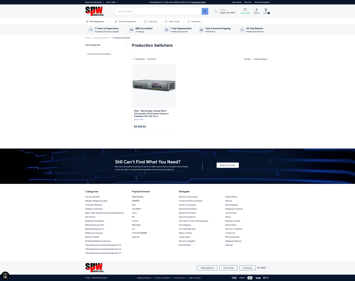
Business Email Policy (188, 209)
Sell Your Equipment (127, 21)
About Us (248, 2)
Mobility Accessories (94, 233)
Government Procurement (190, 201)
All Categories (97, 21)
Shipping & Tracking (234, 209)
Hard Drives (90, 217)
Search (205, 11)
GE (133, 229)
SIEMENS (136, 201)
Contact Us (230, 233)
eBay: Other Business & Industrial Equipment (104, 213)
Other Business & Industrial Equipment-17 (103, 253)
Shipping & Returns (233, 241)
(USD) (263, 267)
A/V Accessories (92, 197)
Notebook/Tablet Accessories (98, 241)
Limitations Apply (198, 2)
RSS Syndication (232, 237)
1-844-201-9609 (227, 11)
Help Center (237, 2)
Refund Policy (185, 245)
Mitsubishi (136, 225)
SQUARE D (136, 209)
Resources (196, 21)
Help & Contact (185, 233)
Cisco (134, 213)
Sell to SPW (110, 2)
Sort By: (247, 59)
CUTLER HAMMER (139, 233)
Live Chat (245, 13)
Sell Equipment (207, 268)
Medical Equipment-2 (94, 229)
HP (133, 217)
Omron (135, 221)
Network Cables (92, 237)
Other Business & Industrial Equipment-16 (103, 249)
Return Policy (231, 225)
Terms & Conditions (233, 229)
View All (135, 237)
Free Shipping (185, 225)
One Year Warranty (187, 229)
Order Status (184, 237)
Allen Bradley (138, 197)
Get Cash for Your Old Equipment (193, 221)
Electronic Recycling (93, 2)
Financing (152, 21)
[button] (107, 45)
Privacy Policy (231, 197)
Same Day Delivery (187, 217)
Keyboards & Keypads (94, 221)
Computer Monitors (93, 205)
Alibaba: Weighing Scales (96, 201)
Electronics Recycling (188, 197)
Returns (228, 201)
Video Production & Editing (99, 54)
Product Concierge (187, 205)
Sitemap (229, 245)
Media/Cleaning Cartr (94, 225)
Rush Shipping (231, 205)
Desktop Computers (94, 209)
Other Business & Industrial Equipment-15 (103, 245)
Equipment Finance (187, 213)
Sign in (257, 13)
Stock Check (230, 213)
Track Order (174, 21)
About (228, 217)
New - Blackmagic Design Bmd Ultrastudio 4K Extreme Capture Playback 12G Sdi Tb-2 (151, 113)
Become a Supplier (262, 2)
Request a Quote (227, 165)
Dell (133, 205)
